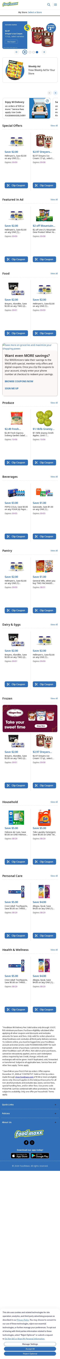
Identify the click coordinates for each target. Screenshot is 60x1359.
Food (6, 273)
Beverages (10, 477)
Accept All (30, 1349)
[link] (10, 4)
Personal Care (12, 876)
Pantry (7, 551)
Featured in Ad (12, 199)
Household (10, 802)
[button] (16, 149)
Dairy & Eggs (11, 624)
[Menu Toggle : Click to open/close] (55, 5)
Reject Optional (30, 1353)
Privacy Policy (23, 1320)
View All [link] (54, 126)
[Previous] (49, 93)
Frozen (7, 698)
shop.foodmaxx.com (24, 1077)
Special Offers (12, 126)
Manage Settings (30, 1344)
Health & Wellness (15, 950)
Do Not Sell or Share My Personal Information (24, 1338)
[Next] (55, 93)
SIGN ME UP (11, 388)
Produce (8, 403)
